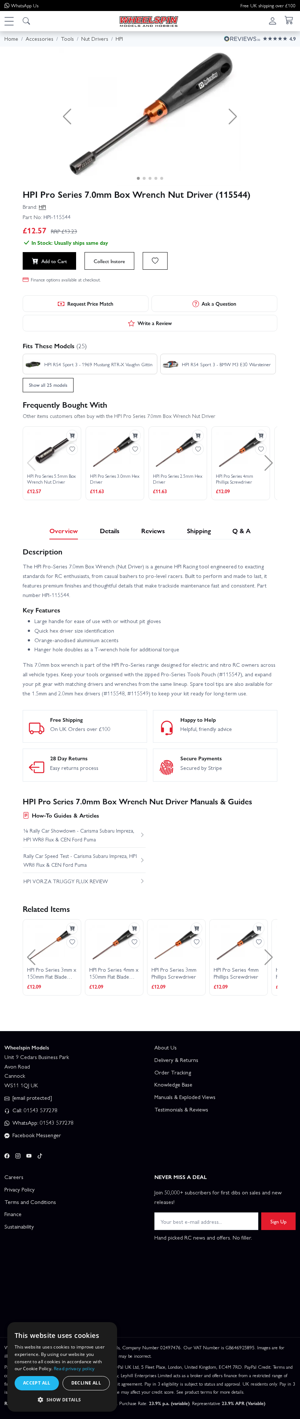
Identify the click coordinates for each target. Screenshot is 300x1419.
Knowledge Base (173, 1084)
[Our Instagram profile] (17, 1155)
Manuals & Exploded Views (184, 1097)
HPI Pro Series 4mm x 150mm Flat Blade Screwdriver (113, 973)
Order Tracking (172, 1072)
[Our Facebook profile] (7, 1155)
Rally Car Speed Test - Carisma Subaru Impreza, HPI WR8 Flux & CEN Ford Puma (80, 860)
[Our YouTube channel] (28, 1155)
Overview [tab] (63, 530)
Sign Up (278, 1221)
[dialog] (62, 1367)
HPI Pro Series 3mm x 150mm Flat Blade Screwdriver (51, 973)
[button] (8, 21)
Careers (13, 1177)
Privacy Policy (19, 1189)
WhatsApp (24, 5)
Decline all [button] (86, 1383)
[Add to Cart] (72, 435)
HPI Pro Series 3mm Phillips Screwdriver (173, 973)
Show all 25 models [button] (48, 384)
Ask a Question (219, 303)
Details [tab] (110, 530)
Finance (13, 1214)
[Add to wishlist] (155, 261)
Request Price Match (90, 303)
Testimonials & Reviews (181, 1109)
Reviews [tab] (153, 530)
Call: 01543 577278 (34, 1110)
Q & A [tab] (241, 530)
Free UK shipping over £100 (268, 5)
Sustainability (19, 1226)
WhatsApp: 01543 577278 (42, 1122)
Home (11, 38)
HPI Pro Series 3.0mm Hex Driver (114, 479)
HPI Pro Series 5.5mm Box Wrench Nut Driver (51, 479)
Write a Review (155, 323)
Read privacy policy (74, 1368)
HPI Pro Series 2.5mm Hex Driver (177, 479)
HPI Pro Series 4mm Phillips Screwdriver (234, 479)
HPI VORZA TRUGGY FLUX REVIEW (65, 881)
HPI (42, 207)
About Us (165, 1047)
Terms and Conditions (30, 1202)
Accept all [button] (36, 1383)
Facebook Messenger (36, 1135)
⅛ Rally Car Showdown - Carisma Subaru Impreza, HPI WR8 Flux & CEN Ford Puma (78, 835)
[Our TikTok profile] (39, 1155)
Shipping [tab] (199, 530)
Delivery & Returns (176, 1060)
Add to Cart (54, 261)
